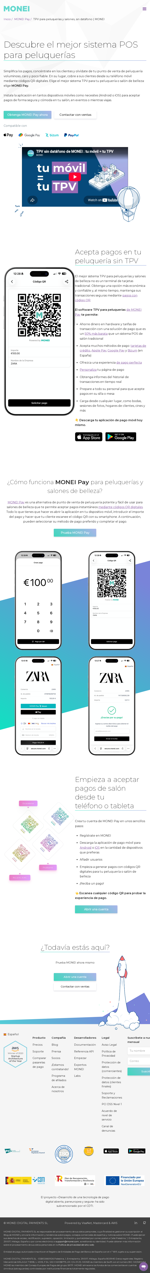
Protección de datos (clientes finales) (111, 1082)
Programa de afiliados (59, 1078)
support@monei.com (67, 1241)
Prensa (56, 1051)
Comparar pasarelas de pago (39, 1062)
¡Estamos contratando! (60, 1067)
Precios (37, 1044)
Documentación (85, 1044)
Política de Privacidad (109, 1054)
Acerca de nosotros (58, 1089)
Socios (56, 1058)
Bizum (132, 350)
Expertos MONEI (80, 1067)
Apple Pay (98, 350)
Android (85, 847)
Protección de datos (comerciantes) (112, 1067)
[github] (144, 1222)
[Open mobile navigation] (144, 8)
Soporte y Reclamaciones (112, 1095)
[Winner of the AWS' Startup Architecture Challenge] (15, 1052)
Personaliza (88, 369)
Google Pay (116, 350)
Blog (55, 1044)
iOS (97, 847)
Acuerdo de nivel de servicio (109, 1115)
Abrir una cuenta (96, 909)
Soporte (38, 1051)
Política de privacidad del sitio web (76, 1244)
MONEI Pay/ (22, 19)
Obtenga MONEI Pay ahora (27, 115)
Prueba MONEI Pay (75, 532)
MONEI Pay (16, 502)
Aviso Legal (109, 1044)
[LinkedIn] (136, 1222)
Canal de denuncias (108, 1128)
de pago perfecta (129, 362)
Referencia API (84, 1051)
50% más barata (96, 333)
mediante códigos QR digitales (120, 507)
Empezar (80, 1058)
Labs (77, 1075)
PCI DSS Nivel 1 (112, 1104)
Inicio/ (8, 19)
